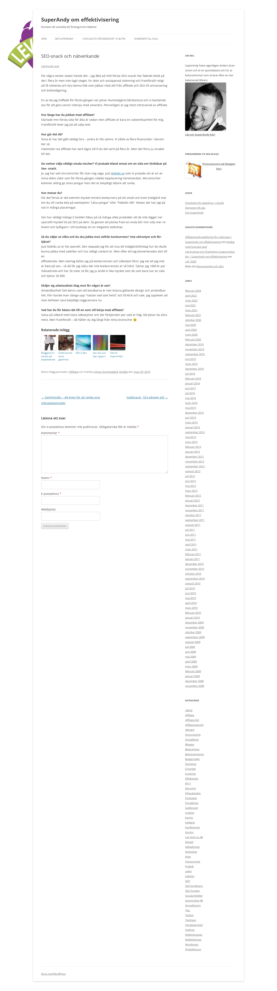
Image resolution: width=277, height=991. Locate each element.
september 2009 (195, 637)
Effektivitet (191, 778)
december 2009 (194, 622)
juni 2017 (190, 388)
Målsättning (192, 847)
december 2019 (194, 344)
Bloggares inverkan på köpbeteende (48, 356)
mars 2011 (191, 549)
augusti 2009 (192, 642)
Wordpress (191, 944)
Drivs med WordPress (53, 974)
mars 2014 (191, 422)
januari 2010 (192, 617)
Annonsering (193, 734)
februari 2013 (193, 447)
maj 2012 (190, 486)
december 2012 (194, 456)
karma (189, 817)
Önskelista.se (193, 949)
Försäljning (191, 803)
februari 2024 (193, 291)
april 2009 (191, 661)
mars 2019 (191, 364)
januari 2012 (192, 500)
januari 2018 (192, 383)
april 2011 (191, 544)
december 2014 (194, 412)
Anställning (192, 739)
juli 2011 (190, 530)
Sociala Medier (194, 895)
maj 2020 (190, 325)
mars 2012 (191, 491)
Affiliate (73, 372)
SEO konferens (194, 886)
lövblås (123, 372)
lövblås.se (118, 173)
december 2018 (194, 369)
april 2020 (191, 330)
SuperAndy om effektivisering (80, 19)
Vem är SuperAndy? (116, 354)
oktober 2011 (193, 515)
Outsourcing (192, 861)
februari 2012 (193, 495)
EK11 (188, 783)
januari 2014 (192, 427)
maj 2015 (190, 408)
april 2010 (191, 603)
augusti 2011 (192, 525)
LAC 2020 (190, 261)
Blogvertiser (192, 749)
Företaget (191, 798)
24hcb (188, 710)
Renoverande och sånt (210, 266)
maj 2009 (190, 656)
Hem (44, 38)
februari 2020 (193, 339)
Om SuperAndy (64, 38)
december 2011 (194, 505)
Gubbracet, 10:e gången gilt (147, 397)
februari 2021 (193, 315)
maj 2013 (190, 437)
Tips (187, 910)
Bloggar (189, 744)
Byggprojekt (192, 759)
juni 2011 (190, 534)
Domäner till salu (146, 38)
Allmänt (189, 730)
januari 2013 (192, 452)
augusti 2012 (192, 471)
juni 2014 (190, 417)
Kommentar (50, 433)
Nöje (188, 856)
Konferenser (192, 827)
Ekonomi (190, 788)
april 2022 (191, 295)
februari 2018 (193, 378)
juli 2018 (190, 373)
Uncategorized (194, 925)
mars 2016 (191, 403)
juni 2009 (190, 652)
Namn (46, 478)
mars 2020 (191, 334)
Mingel (189, 842)
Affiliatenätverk (194, 725)
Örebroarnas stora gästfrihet (65, 356)
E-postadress (51, 494)
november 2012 (194, 461)
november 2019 (194, 349)
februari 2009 (193, 671)
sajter (188, 871)
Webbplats (48, 509)
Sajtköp (189, 876)
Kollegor (190, 822)
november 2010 (194, 569)
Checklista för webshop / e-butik (104, 38)
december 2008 (194, 681)
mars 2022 (191, 300)
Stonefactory (193, 905)
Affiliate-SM (192, 720)
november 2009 (194, 627)
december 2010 (194, 564)
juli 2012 (190, 476)
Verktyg (189, 930)
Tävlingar (190, 920)
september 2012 (195, 466)
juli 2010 (190, 588)
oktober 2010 (193, 573)
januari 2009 (192, 676)
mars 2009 (191, 666)
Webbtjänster (193, 939)
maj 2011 (190, 539)
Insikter (189, 813)
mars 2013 (191, 442)
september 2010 (195, 578)
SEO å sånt (81, 352)
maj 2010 (190, 598)
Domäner (190, 764)
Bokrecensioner (194, 754)
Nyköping (191, 852)
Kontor (189, 832)
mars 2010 (191, 608)
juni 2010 (190, 593)
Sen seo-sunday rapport (99, 354)
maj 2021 (190, 305)
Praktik (189, 866)
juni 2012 (190, 481)
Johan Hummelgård (106, 372)
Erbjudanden (193, 793)
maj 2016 (190, 398)
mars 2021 (191, 310)
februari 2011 (193, 554)
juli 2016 (190, 393)
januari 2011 (192, 559)
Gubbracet (191, 808)
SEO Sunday (192, 891)
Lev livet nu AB (194, 837)
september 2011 (195, 520)
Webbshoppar (193, 935)
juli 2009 (190, 647)
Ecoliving (190, 774)
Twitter (189, 915)
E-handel (190, 769)
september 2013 (195, 432)
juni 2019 (190, 359)
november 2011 (194, 510)
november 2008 (194, 686)
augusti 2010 (192, 583)
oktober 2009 (193, 632)
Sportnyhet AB (194, 900)
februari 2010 (193, 613)
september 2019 (195, 354)
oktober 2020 (193, 320)
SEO (187, 881)
